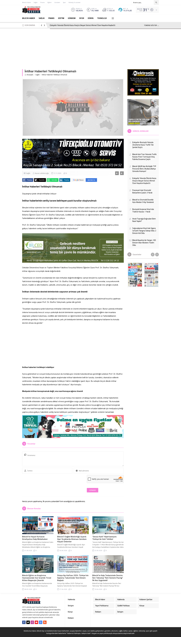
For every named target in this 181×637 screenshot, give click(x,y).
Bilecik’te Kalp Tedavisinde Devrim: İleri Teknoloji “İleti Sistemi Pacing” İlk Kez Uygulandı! (107, 577)
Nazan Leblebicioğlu (42, 173)
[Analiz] (151, 275)
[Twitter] (28, 622)
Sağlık (37, 74)
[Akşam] (135, 275)
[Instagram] (32, 622)
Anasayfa (30, 74)
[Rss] (45, 622)
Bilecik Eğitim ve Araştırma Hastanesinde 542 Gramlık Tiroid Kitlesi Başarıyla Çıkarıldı (36, 577)
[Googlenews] (40, 622)
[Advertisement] (90, 47)
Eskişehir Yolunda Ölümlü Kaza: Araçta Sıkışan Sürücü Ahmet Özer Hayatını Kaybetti (82, 25)
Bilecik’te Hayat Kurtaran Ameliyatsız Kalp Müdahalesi (35, 538)
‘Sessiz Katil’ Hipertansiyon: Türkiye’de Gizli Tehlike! (104, 538)
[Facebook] (24, 622)
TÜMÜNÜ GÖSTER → (151, 25)
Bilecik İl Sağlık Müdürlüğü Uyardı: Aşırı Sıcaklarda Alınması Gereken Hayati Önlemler (72, 539)
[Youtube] (36, 622)
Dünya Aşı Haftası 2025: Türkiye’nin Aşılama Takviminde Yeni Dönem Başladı (72, 577)
